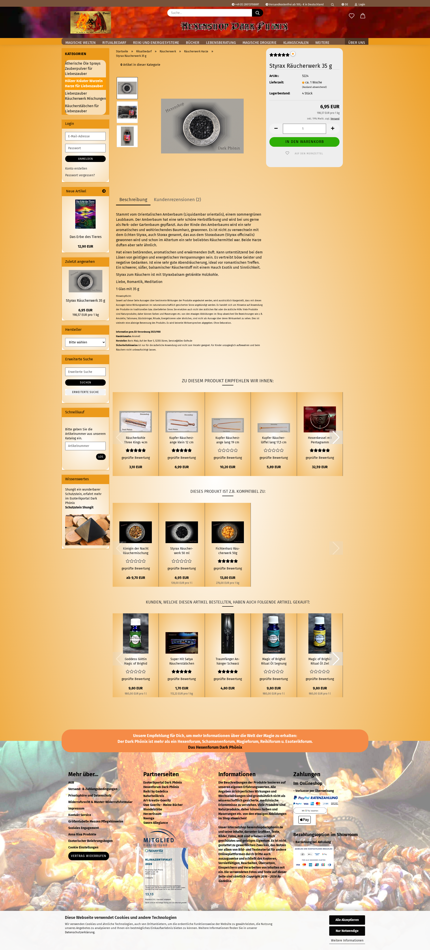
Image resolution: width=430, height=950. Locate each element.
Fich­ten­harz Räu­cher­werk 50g (228, 551)
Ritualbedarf (114, 42)
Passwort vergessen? (80, 175)
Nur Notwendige (347, 931)
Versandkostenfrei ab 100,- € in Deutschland (296, 4)
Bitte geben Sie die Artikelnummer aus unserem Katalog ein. (85, 433)
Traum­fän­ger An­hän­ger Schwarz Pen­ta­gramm (228, 661)
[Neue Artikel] (104, 191)
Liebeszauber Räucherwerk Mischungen (85, 96)
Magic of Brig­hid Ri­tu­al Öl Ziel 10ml (319, 661)
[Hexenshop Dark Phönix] (90, 22)
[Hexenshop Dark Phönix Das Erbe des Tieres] (85, 214)
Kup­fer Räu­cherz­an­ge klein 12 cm (181, 440)
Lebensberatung (221, 42)
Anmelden (85, 158)
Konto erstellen (76, 168)
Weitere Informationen (347, 940)
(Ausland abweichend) (314, 87)
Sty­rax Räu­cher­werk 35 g (85, 300)
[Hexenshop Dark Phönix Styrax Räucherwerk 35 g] (202, 124)
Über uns (356, 42)
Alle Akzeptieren (347, 920)
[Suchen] (332, 3)
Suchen (85, 382)
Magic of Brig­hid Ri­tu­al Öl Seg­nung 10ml (273, 661)
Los (100, 456)
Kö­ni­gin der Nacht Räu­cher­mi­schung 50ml (135, 551)
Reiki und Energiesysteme (156, 42)
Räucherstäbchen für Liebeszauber (82, 108)
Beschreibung (133, 199)
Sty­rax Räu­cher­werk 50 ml (181, 551)
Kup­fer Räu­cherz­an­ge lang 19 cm (227, 440)
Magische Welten (80, 42)
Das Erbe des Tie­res (85, 237)
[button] (362, 16)
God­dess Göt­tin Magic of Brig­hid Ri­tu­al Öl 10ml (135, 661)
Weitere (322, 42)
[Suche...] (257, 13)
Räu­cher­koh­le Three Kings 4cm (135, 440)
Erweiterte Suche (85, 392)
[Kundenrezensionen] (279, 57)
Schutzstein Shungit (79, 507)
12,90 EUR (85, 246)
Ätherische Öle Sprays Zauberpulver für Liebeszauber (82, 68)
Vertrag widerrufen (88, 856)
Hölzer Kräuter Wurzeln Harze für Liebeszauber (84, 83)
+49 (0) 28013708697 (246, 4)
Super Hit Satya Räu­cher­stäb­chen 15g (181, 661)
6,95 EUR (85, 310)
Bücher (192, 42)
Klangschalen (296, 42)
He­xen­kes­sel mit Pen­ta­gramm (320, 440)
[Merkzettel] (351, 16)
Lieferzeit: (276, 82)
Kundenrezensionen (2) (177, 199)
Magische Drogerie (260, 42)
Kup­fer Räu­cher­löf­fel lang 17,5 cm (273, 440)
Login (361, 4)
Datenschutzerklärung (80, 932)
